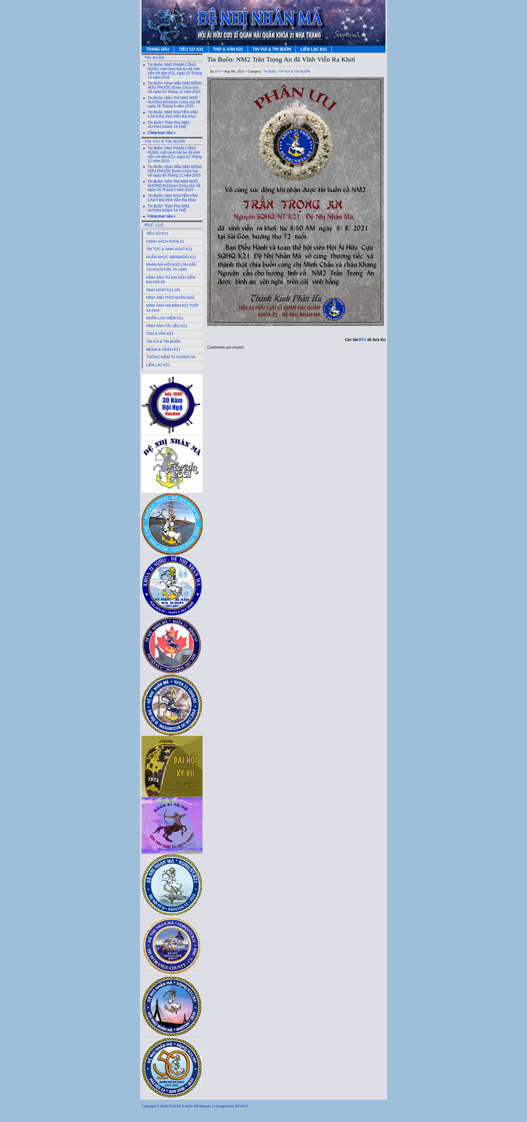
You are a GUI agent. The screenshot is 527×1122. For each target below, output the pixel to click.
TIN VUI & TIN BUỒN (272, 49)
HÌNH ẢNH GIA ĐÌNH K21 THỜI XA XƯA (172, 308)
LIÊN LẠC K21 (313, 49)
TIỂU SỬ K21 (191, 49)
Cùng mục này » (162, 133)
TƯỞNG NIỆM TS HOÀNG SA (170, 357)
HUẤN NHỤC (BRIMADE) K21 (171, 257)
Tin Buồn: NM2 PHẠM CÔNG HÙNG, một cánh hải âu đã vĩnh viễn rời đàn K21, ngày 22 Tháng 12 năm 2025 (175, 71)
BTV (218, 71)
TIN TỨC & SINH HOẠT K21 (169, 249)
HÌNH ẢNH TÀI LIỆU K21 (166, 326)
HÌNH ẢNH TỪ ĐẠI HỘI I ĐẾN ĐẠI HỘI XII (170, 280)
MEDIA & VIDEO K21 (163, 349)
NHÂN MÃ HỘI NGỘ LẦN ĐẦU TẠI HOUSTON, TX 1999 (171, 267)
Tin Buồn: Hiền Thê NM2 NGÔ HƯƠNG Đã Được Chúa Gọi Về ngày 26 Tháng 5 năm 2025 (174, 102)
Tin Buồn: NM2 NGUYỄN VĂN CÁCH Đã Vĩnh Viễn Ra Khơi (173, 114)
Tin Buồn (269, 71)
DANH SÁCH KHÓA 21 (165, 241)
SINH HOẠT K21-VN (163, 290)
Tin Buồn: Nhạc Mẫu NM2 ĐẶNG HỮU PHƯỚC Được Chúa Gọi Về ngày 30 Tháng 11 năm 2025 (175, 87)
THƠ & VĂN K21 (228, 49)
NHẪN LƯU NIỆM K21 (164, 318)
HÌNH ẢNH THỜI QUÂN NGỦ (170, 298)
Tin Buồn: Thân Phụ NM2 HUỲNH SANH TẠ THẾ (168, 124)
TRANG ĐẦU (157, 49)
